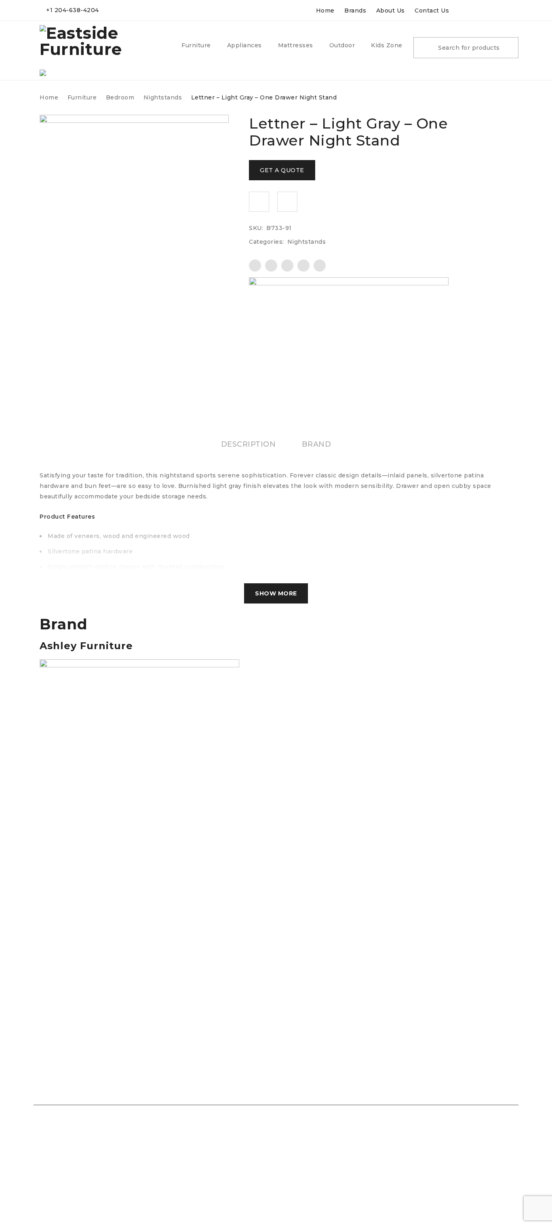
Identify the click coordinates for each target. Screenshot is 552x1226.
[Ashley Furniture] (349, 298)
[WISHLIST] (259, 202)
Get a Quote (282, 170)
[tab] (248, 444)
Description (248, 444)
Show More (276, 593)
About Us (390, 10)
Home (325, 10)
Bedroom (120, 97)
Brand (316, 444)
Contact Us (432, 10)
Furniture (82, 97)
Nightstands (162, 97)
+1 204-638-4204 (72, 10)
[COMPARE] (287, 202)
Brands (355, 10)
